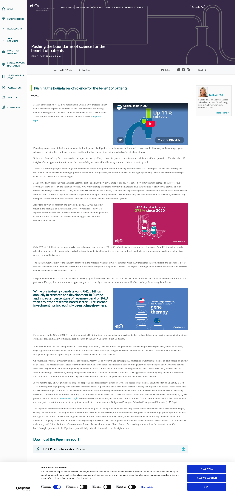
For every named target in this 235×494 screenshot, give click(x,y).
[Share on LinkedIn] (188, 70)
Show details (147, 487)
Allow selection (207, 478)
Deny (207, 487)
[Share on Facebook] (179, 70)
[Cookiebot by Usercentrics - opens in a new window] (23, 489)
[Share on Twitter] (183, 70)
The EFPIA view (82, 7)
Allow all (207, 469)
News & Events (67, 7)
